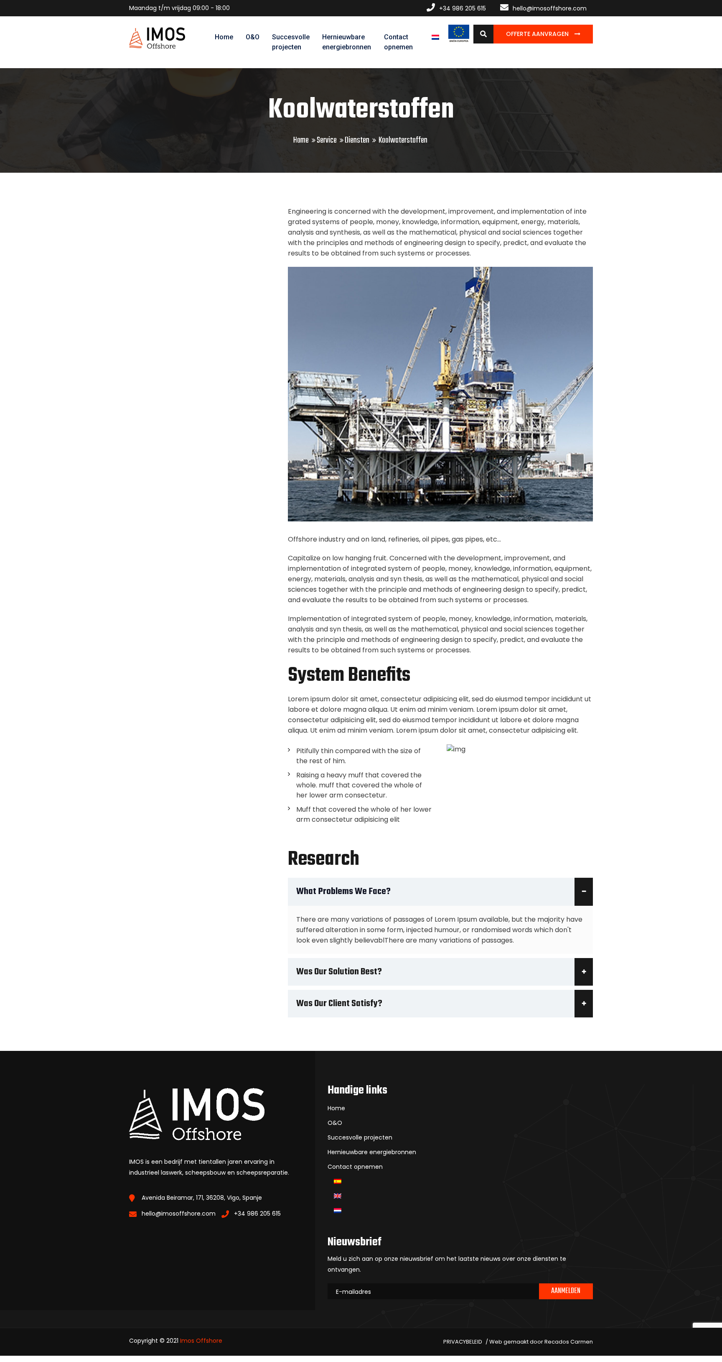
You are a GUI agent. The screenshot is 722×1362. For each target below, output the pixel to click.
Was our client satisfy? (339, 1004)
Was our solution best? (339, 972)
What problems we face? (343, 891)
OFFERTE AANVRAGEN (538, 34)
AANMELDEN (565, 1291)
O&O (252, 37)
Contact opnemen (398, 42)
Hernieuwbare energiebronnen (346, 42)
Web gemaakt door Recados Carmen (541, 1342)
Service (327, 140)
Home (224, 37)
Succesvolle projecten (291, 42)
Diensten (357, 140)
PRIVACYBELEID (462, 1342)
